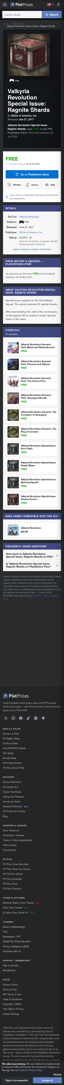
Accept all (47, 1080)
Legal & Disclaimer (12, 999)
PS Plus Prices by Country (17, 869)
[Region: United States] (50, 4)
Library (34, 184)
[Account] (58, 4)
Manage (58, 1074)
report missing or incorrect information (32, 249)
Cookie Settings (11, 1014)
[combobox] (22, 14)
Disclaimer (37, 595)
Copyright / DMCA (12, 1004)
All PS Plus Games (13, 873)
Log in (12, 195)
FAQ (5, 931)
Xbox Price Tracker (15, 907)
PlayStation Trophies (13, 835)
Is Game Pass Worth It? (18, 912)
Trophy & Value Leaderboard (17, 840)
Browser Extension (15, 806)
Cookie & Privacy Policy (30, 1070)
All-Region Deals (11, 738)
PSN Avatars (9, 845)
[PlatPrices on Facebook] (21, 718)
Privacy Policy (10, 984)
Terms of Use (10, 989)
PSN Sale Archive (12, 763)
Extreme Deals (10, 743)
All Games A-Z (10, 787)
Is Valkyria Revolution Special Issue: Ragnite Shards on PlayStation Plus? (28, 565)
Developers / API (11, 936)
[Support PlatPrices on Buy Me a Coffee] (43, 718)
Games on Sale (11, 733)
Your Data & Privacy (13, 1008)
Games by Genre (11, 801)
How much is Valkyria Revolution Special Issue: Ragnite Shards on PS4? (29, 555)
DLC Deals (8, 753)
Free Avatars (9, 850)
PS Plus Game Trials (14, 767)
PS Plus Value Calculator (16, 864)
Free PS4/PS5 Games (14, 748)
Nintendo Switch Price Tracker (21, 902)
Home (6, 24)
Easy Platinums (11, 830)
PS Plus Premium (12, 888)
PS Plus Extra (10, 883)
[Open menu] (5, 4)
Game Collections (12, 782)
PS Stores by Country (14, 811)
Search (54, 15)
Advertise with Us (12, 951)
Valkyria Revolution (29, 216)
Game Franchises (12, 791)
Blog (5, 816)
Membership (9, 970)
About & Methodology (14, 926)
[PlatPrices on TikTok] (28, 718)
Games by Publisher (13, 796)
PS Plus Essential (12, 878)
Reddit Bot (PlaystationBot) (17, 941)
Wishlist (17, 184)
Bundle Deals (10, 758)
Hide (52, 184)
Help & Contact (10, 965)
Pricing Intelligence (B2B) (16, 946)
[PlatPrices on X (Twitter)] (6, 718)
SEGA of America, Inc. (31, 232)
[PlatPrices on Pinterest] (36, 718)
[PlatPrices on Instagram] (13, 718)
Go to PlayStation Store (35, 174)
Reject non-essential (17, 1080)
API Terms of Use (12, 994)
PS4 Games (18, 24)
